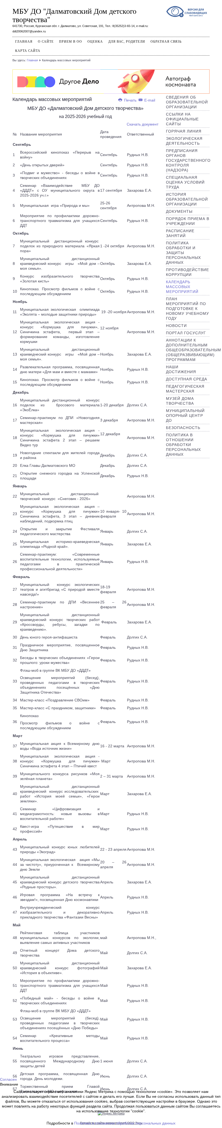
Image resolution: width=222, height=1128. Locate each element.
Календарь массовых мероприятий (182, 287)
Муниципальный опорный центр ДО (185, 415)
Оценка (95, 41)
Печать (130, 100)
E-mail (149, 100)
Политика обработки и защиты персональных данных (183, 253)
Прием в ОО (70, 41)
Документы (179, 211)
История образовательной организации (187, 199)
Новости (176, 325)
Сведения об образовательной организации (187, 102)
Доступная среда (186, 379)
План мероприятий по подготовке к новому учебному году (187, 308)
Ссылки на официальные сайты (182, 119)
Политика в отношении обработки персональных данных (183, 445)
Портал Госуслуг (186, 333)
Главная (23, 41)
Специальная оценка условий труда (185, 182)
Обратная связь (166, 41)
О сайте (46, 41)
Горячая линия (183, 131)
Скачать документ (142, 124)
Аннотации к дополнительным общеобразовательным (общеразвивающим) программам (193, 350)
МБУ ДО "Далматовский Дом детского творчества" (74, 15)
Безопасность (183, 427)
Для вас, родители (126, 41)
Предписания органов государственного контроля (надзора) (188, 160)
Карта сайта (27, 51)
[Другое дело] (111, 81)
